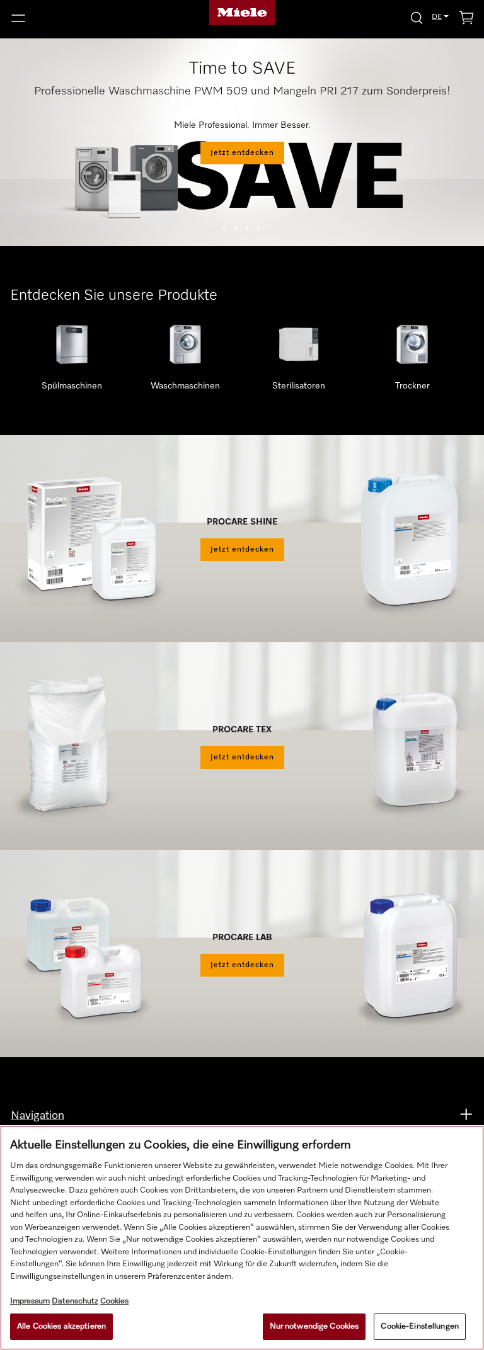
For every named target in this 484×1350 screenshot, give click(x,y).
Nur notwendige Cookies (314, 1326)
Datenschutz (75, 1301)
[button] (80, 18)
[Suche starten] (416, 17)
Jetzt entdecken (242, 153)
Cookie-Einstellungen (420, 1326)
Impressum (30, 1301)
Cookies (114, 1301)
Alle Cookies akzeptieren (61, 1326)
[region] (242, 1237)
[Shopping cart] (466, 20)
